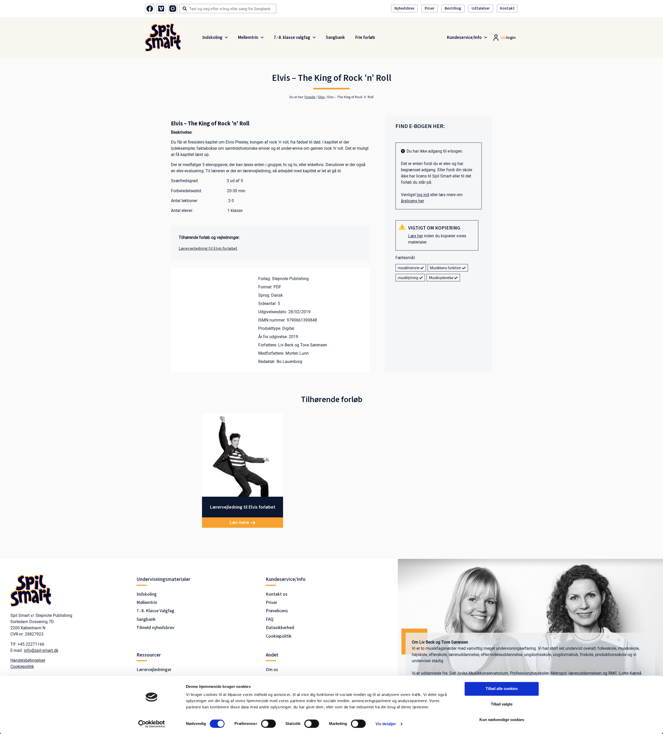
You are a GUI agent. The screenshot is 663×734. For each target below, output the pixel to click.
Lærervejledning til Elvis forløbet (208, 248)
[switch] (268, 723)
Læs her (415, 236)
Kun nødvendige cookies (501, 719)
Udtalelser (481, 8)
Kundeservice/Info (464, 37)
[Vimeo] (161, 8)
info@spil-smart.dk (41, 650)
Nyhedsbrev (404, 8)
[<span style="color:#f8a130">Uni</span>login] (495, 37)
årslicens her (412, 201)
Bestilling (453, 8)
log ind (423, 194)
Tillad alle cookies (502, 688)
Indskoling (212, 37)
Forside (310, 97)
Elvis (321, 97)
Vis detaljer (386, 724)
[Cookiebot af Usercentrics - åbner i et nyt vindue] (151, 724)
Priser (429, 8)
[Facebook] (149, 8)
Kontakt (507, 8)
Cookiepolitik (22, 666)
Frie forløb (365, 37)
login (508, 37)
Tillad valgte (502, 704)
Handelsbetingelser (27, 660)
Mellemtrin (248, 37)
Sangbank (335, 37)
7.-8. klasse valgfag (292, 37)
